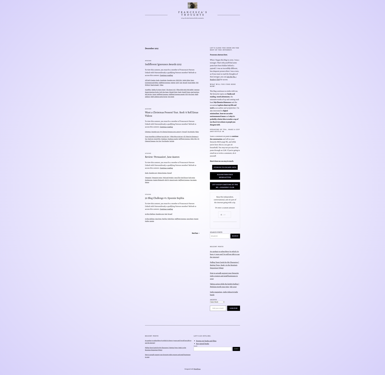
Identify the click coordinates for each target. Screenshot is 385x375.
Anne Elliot (177, 178)
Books (157, 80)
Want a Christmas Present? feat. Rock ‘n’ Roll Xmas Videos (171, 114)
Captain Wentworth (158, 180)
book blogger (184, 178)
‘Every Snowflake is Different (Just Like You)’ (157, 137)
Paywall (185, 83)
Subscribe (234, 308)
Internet (173, 83)
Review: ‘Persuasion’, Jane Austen (162, 157)
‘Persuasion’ (148, 178)
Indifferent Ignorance (164, 83)
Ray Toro (158, 141)
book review (191, 178)
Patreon (147, 182)
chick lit (166, 180)
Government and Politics (151, 83)
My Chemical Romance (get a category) (171, 132)
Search (235, 236)
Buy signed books (202, 343)
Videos (161, 85)
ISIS (186, 94)
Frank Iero (150, 139)
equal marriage (195, 92)
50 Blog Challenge (150, 214)
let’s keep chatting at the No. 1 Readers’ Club (225, 186)
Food (166, 214)
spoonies (151, 221)
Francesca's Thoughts (193, 13)
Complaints (163, 80)
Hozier (154, 94)
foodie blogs (171, 219)
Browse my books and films (206, 341)
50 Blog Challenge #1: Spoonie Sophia (164, 198)
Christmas (148, 132)
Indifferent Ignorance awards (177, 94)
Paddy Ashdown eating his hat (159, 97)
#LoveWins (148, 90)
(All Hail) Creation (150, 80)
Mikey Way (193, 139)
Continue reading (166, 75)
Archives (213, 300)
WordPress (197, 369)
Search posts (216, 232)
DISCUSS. (179, 80)
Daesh (179, 92)
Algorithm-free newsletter (225, 176)
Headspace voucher (173, 139)
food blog (164, 219)
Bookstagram (148, 180)
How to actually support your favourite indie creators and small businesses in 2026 (224, 276)
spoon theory (190, 219)
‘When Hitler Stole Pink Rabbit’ (185, 90)
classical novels (173, 180)
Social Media (191, 83)
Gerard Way (157, 139)
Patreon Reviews (162, 173)
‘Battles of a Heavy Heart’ (158, 90)
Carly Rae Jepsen (163, 92)
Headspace (164, 139)
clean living (158, 219)
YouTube (171, 141)
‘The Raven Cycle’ (171, 90)
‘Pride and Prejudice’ (168, 178)
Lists (181, 83)
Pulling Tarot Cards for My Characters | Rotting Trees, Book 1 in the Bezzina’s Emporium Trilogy (224, 265)
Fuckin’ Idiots (186, 80)
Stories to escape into (225, 167)
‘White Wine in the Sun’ (176, 137)
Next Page (195, 233)
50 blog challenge (150, 219)
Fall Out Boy (148, 94)
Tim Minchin (191, 132)
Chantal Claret (173, 92)
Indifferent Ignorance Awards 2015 (163, 64)
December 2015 (171, 80)
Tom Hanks (171, 97)
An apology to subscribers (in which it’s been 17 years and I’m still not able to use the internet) (225, 254)
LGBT (177, 83)
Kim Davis (191, 94)
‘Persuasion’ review (157, 178)
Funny (192, 80)
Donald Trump (186, 92)
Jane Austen (193, 180)
